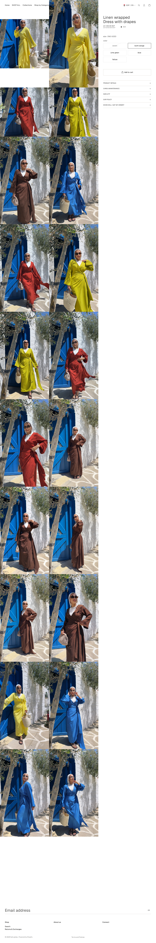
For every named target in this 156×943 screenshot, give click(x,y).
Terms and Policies (78, 937)
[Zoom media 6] (73, 180)
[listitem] (53, 5)
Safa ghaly (14, 937)
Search (7, 926)
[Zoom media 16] (73, 618)
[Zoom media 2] (73, 43)
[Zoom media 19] (24, 793)
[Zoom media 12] (73, 443)
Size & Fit (106, 94)
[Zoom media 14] (73, 530)
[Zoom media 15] (24, 618)
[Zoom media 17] (24, 705)
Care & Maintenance (111, 89)
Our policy (107, 100)
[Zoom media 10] (73, 355)
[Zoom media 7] (24, 268)
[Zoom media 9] (24, 355)
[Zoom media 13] (24, 530)
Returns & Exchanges (13, 929)
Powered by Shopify (25, 937)
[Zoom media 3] (24, 112)
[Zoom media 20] (73, 793)
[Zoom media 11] (24, 443)
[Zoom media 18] (73, 705)
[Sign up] (148, 910)
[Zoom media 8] (73, 268)
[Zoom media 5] (24, 180)
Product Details (109, 83)
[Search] (139, 5)
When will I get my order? (113, 105)
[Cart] (149, 5)
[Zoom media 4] (73, 112)
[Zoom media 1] (24, 43)
